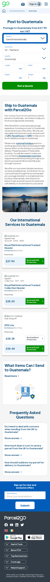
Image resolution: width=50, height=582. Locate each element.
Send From (8, 47)
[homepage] (4, 11)
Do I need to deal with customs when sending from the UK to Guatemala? (22, 429)
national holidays (25, 143)
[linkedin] (16, 525)
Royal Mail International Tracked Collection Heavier (22, 286)
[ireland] (11, 530)
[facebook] (6, 525)
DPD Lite (9, 325)
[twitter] (22, 525)
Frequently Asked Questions (25, 414)
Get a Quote (25, 85)
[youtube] (11, 525)
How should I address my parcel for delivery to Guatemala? (24, 464)
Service (9, 36)
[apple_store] (34, 537)
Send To (7, 56)
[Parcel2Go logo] (8, 4)
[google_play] (13, 537)
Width (30, 65)
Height (7, 74)
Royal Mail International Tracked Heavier (22, 246)
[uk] (6, 530)
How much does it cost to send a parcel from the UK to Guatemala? (24, 447)
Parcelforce (18, 135)
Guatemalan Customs (30, 156)
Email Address (12, 493)
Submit (25, 505)
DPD (30, 135)
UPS (9, 135)
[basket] (23, 4)
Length (7, 65)
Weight (30, 74)
